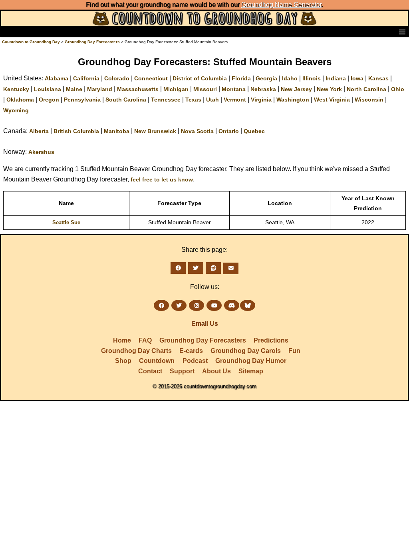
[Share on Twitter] (195, 268)
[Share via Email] (230, 268)
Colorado (116, 78)
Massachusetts (138, 89)
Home (122, 340)
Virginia (261, 99)
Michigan (176, 89)
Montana (234, 89)
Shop (123, 360)
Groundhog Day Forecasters (93, 42)
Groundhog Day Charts (136, 350)
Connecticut (151, 78)
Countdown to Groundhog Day (31, 42)
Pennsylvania (82, 99)
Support (182, 371)
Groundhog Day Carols (245, 350)
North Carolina (366, 89)
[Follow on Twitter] (179, 305)
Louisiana (47, 89)
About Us (216, 371)
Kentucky (16, 89)
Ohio (397, 89)
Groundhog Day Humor (250, 360)
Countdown (157, 360)
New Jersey (296, 89)
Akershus (41, 152)
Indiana (336, 78)
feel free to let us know (162, 179)
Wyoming (16, 110)
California (86, 78)
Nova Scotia (197, 131)
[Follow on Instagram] (196, 305)
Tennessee (166, 99)
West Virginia (332, 99)
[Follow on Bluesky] (247, 305)
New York (329, 89)
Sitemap (250, 371)
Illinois (311, 78)
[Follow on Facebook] (161, 305)
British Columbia (76, 131)
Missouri (205, 89)
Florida (241, 78)
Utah (212, 99)
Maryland (99, 89)
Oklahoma (20, 99)
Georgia (266, 78)
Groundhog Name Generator (281, 4)
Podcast (195, 360)
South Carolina (125, 99)
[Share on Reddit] (213, 268)
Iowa (357, 78)
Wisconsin (369, 99)
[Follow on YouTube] (214, 305)
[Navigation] (8, 32)
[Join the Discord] (231, 305)
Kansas (378, 78)
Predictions (271, 340)
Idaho (290, 78)
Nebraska (263, 89)
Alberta (39, 131)
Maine (74, 89)
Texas (193, 99)
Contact (150, 371)
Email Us (204, 323)
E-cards (191, 350)
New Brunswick (155, 131)
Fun (294, 350)
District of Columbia (200, 78)
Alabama (56, 78)
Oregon (49, 99)
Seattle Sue (66, 222)
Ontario (228, 131)
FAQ (145, 340)
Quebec (254, 131)
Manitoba (116, 131)
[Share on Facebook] (178, 268)
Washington (292, 99)
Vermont (235, 99)
